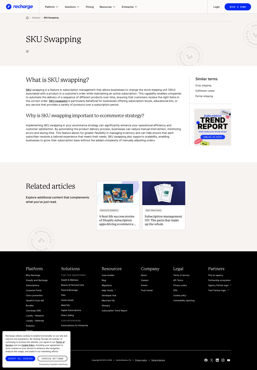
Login (216, 6)
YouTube (228, 360)
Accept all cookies (20, 358)
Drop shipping (203, 85)
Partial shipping (204, 96)
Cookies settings (52, 358)
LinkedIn (217, 360)
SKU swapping (58, 101)
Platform (50, 6)
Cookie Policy (28, 345)
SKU (28, 90)
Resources (106, 6)
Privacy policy (141, 360)
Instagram (222, 360)
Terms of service (158, 360)
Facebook (206, 360)
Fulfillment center (205, 90)
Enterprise (128, 6)
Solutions (70, 6)
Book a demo (238, 6)
